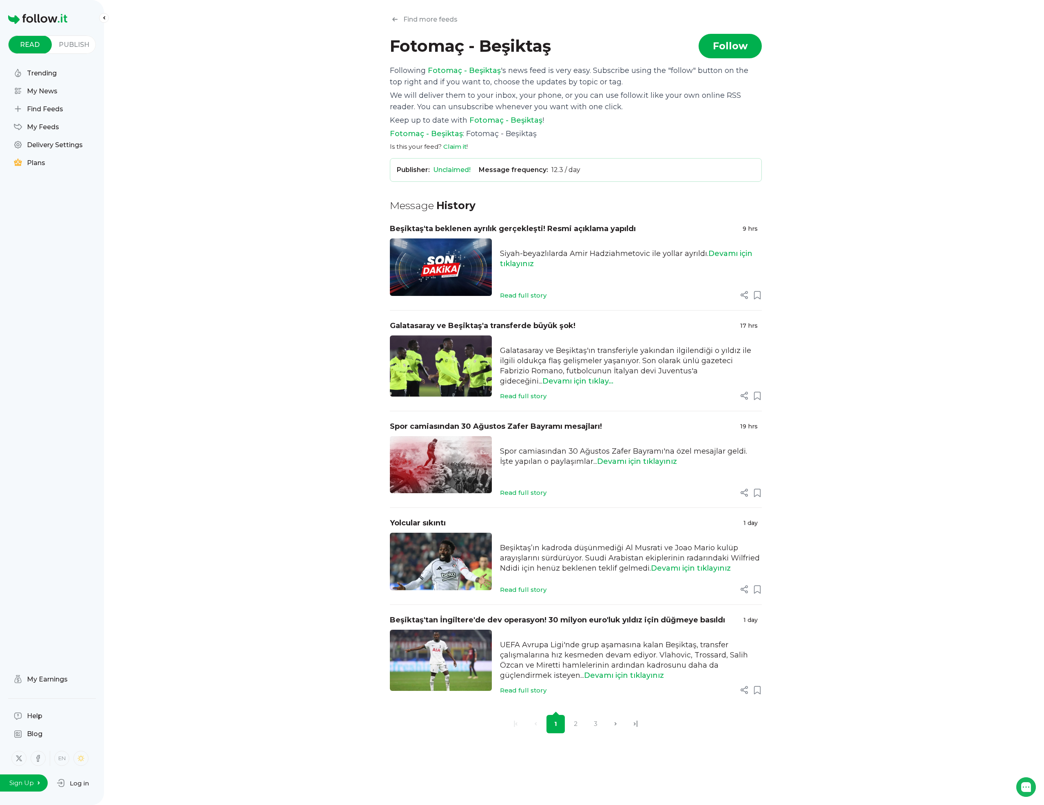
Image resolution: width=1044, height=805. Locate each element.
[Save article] (757, 295)
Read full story (523, 295)
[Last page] (635, 724)
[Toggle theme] (81, 758)
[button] (73, 783)
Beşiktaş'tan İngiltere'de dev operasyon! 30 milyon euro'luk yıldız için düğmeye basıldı (557, 619)
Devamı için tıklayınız (637, 461)
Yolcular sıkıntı (418, 522)
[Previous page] (535, 724)
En (62, 758)
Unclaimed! (452, 170)
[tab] (30, 44)
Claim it (455, 146)
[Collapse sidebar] (104, 18)
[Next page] (615, 724)
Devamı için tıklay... (577, 381)
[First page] (516, 724)
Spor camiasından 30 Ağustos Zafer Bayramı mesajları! (496, 426)
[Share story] (744, 295)
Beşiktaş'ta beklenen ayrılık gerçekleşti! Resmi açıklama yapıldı (513, 228)
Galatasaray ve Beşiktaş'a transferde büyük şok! (482, 325)
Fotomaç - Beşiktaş (464, 70)
